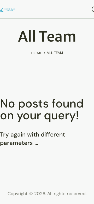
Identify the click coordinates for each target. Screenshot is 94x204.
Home (36, 53)
